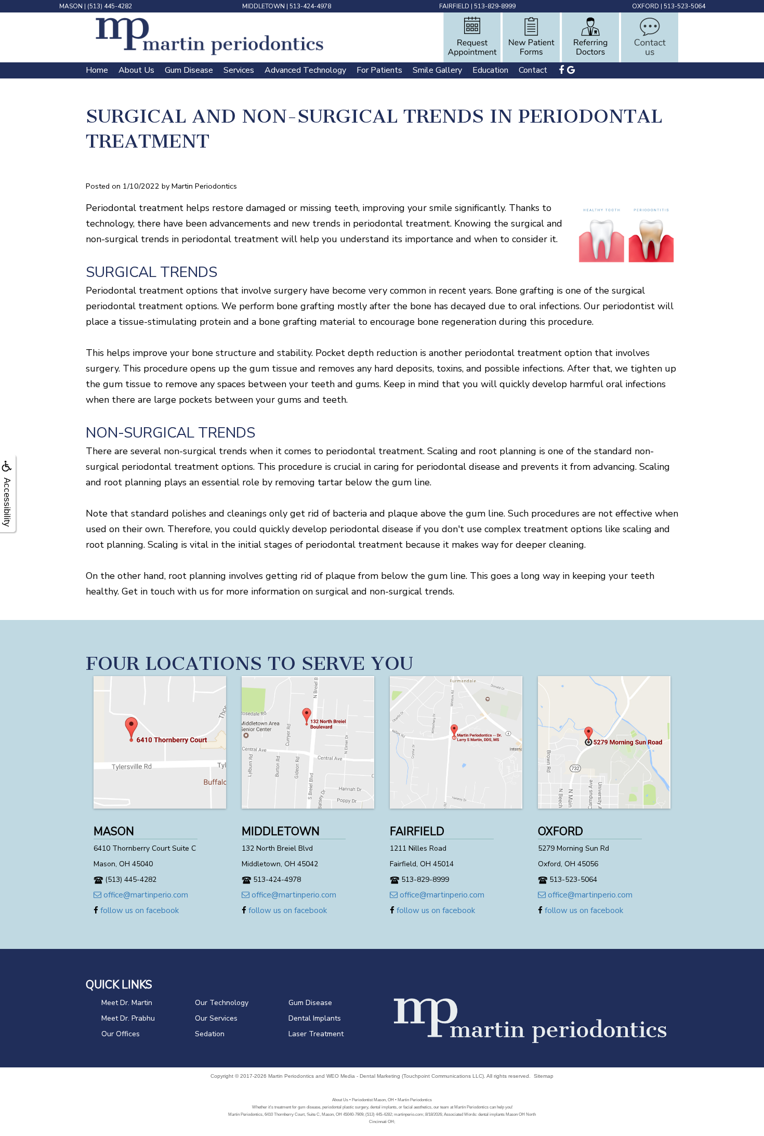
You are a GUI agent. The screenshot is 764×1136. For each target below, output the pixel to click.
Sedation (210, 1034)
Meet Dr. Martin (126, 1003)
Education (490, 70)
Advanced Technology (305, 70)
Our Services (216, 1018)
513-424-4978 (310, 6)
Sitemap (544, 1076)
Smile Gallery (437, 70)
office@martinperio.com (144, 895)
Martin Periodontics (291, 1076)
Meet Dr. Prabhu (128, 1018)
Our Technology (221, 1003)
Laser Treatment (316, 1034)
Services (238, 70)
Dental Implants (314, 1018)
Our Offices (120, 1034)
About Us (136, 70)
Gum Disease (189, 70)
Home (97, 70)
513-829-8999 (495, 6)
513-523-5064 (684, 6)
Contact (533, 70)
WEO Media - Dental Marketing (363, 1076)
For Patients (379, 70)
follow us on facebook (138, 910)
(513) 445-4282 (109, 6)
